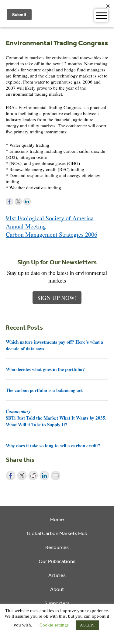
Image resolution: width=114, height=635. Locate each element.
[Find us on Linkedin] (27, 201)
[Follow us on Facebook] (9, 201)
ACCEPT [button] (87, 625)
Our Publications (57, 561)
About (57, 589)
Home (57, 519)
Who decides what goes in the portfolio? (45, 369)
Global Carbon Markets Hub (57, 533)
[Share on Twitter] (22, 475)
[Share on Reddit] (33, 475)
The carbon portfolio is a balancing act (44, 390)
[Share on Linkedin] (44, 475)
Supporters (57, 603)
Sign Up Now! (57, 297)
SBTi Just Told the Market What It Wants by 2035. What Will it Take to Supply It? (56, 418)
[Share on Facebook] (11, 475)
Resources (57, 547)
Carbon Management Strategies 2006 (51, 234)
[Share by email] (55, 475)
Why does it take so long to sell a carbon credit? (53, 445)
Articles (57, 575)
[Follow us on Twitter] (18, 201)
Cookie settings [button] (54, 625)
